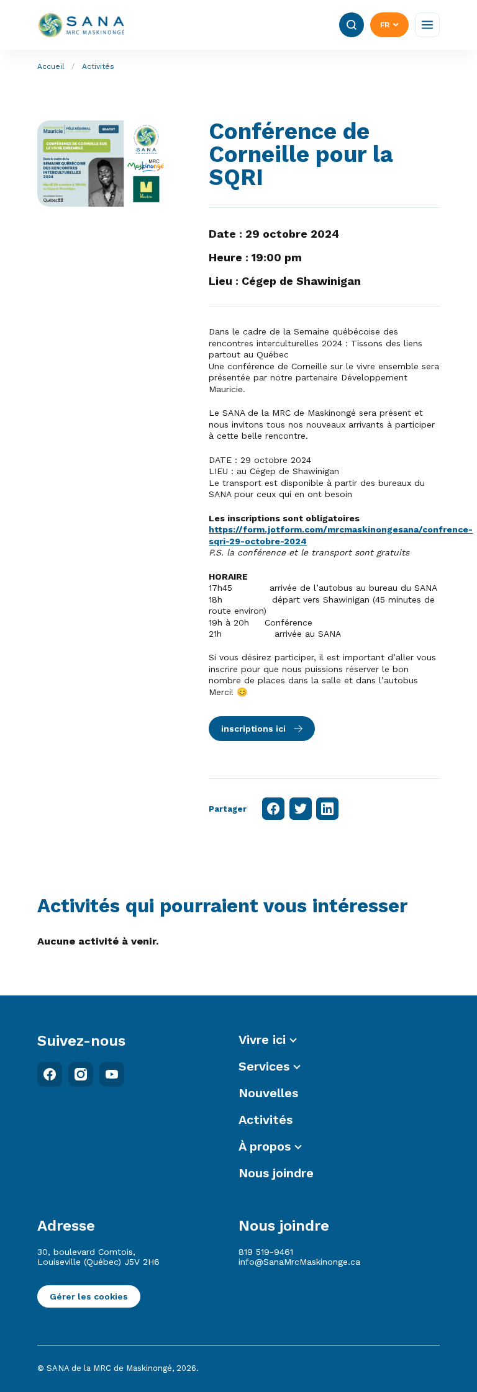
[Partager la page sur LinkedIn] (327, 808)
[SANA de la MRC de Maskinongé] (81, 25)
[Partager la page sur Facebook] (273, 808)
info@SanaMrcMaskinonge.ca (299, 1262)
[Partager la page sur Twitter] (300, 808)
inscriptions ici (253, 729)
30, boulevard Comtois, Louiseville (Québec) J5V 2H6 (98, 1257)
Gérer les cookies (89, 1296)
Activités (98, 66)
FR (384, 24)
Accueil (51, 66)
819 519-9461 (265, 1252)
